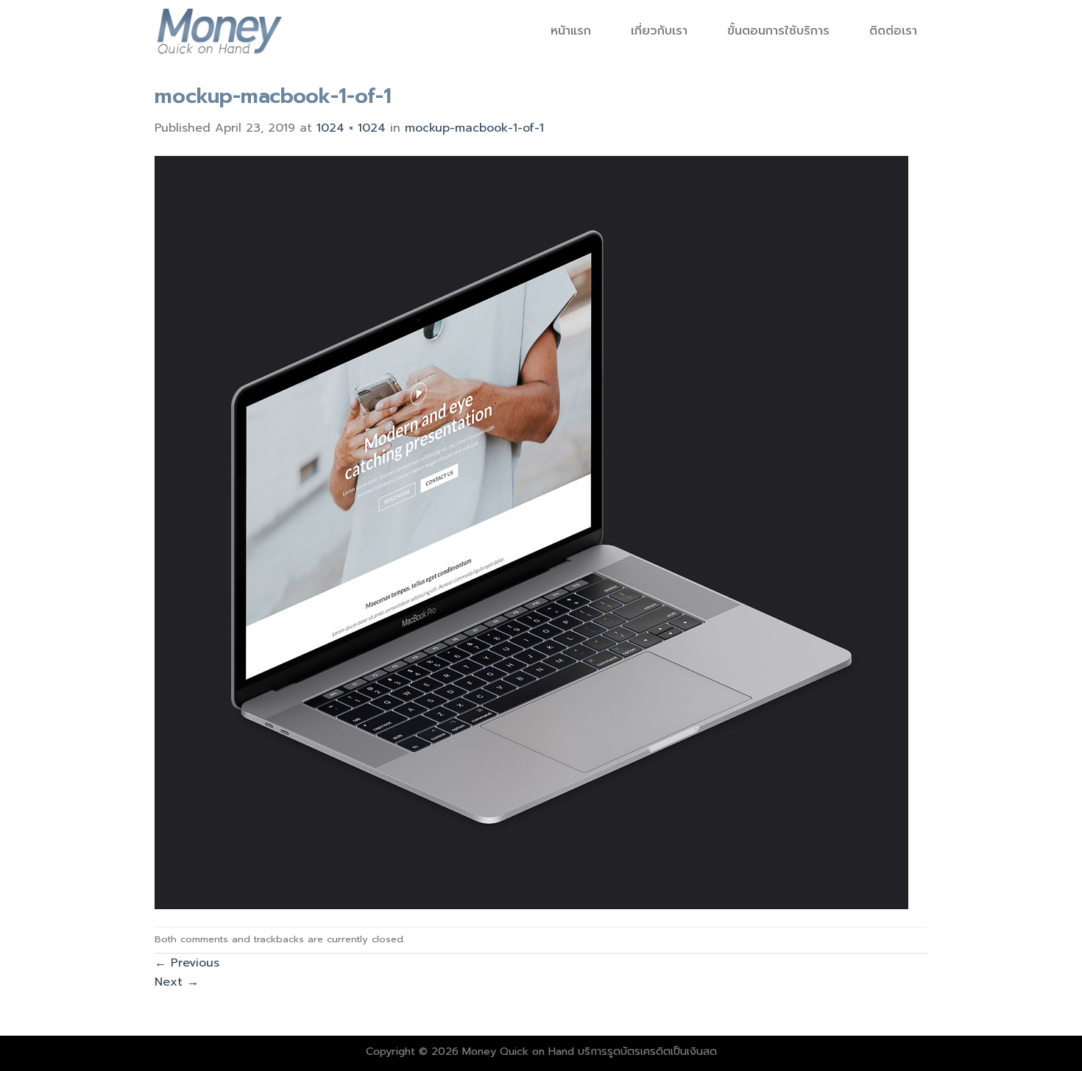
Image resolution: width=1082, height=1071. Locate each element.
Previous (187, 963)
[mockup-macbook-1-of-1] (531, 532)
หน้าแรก (571, 31)
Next (177, 982)
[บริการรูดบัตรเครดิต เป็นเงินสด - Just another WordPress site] (219, 30)
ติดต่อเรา (893, 31)
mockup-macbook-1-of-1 (474, 128)
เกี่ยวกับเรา (659, 31)
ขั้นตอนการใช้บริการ (778, 31)
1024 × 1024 (351, 128)
